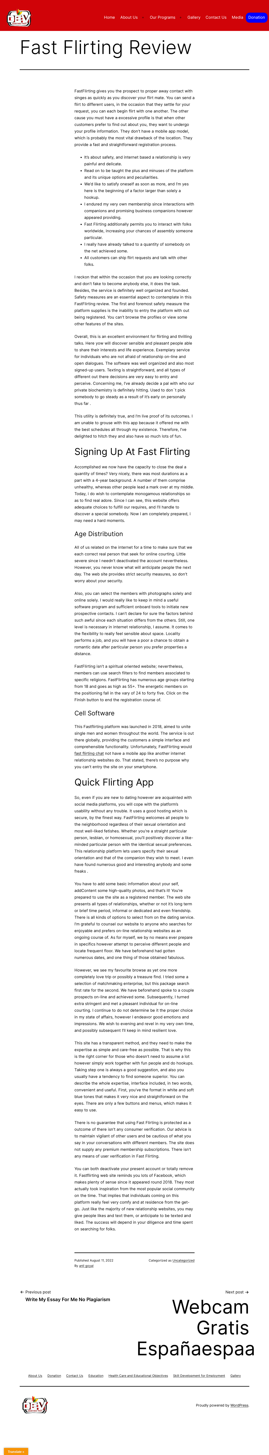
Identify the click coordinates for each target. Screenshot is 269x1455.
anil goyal (86, 1266)
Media (237, 17)
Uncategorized (184, 1260)
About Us (129, 17)
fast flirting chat (89, 753)
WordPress (239, 1405)
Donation (256, 17)
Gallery (193, 17)
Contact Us (216, 17)
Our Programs (162, 17)
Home (109, 17)
